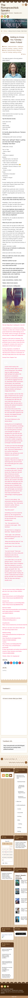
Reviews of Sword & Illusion (22, 797)
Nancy (3, 949)
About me (19, 801)
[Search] (23, 5)
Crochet (19, 809)
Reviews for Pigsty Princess (21, 792)
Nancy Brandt (4, 934)
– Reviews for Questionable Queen (21, 786)
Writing (21, 48)
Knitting (19, 816)
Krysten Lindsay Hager (20, 842)
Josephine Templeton (7, 873)
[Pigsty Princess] (18, 883)
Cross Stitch (20, 812)
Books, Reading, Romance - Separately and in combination (12, 990)
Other (18, 820)
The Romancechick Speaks (7, 989)
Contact (8, 16)
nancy (24, 54)
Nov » (6, 863)
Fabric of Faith (24, 908)
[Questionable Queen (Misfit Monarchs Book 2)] (18, 919)
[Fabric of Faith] (18, 911)
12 (5, 852)
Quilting (19, 827)
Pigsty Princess (24, 880)
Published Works (21, 781)
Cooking (20, 823)
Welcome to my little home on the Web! (21, 777)
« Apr (3, 863)
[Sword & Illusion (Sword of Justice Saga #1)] (18, 901)
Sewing (19, 831)
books (5, 50)
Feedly (5, 16)
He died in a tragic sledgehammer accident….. (6, 956)
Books (5, 46)
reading (15, 48)
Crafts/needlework (21, 805)
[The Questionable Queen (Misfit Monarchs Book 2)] (18, 891)
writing (19, 52)
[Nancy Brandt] (2, 937)
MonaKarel (4, 967)
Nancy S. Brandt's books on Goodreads (20, 876)
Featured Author (12, 46)
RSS (2, 16)
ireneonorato (5, 954)
